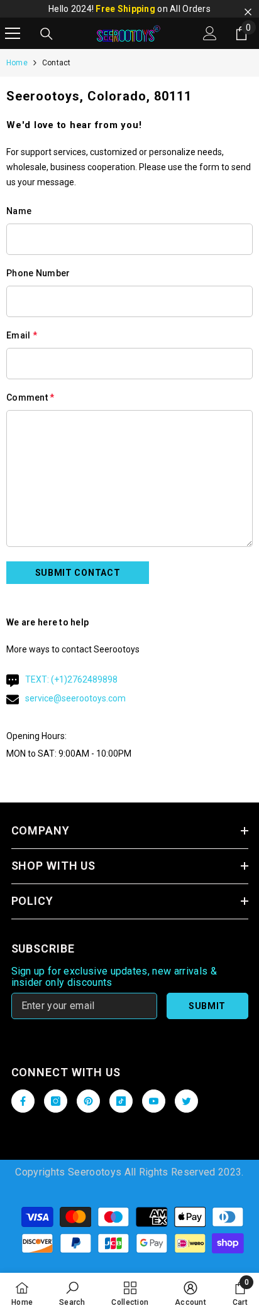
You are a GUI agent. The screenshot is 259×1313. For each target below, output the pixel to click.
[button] (77, 572)
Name (18, 211)
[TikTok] (121, 1101)
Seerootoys (94, 1172)
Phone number (38, 273)
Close (248, 12)
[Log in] (210, 33)
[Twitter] (186, 1101)
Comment (30, 397)
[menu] (12, 33)
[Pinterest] (88, 1101)
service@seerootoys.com (75, 698)
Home (17, 62)
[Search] (46, 33)
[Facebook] (23, 1101)
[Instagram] (55, 1101)
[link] (72, 1292)
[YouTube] (153, 1101)
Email (21, 335)
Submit (207, 1006)
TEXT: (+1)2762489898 (71, 679)
